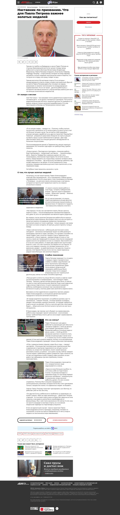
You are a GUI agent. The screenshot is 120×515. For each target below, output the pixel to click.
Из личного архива (22, 57)
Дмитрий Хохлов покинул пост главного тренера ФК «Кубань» (33, 452)
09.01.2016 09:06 (21, 7)
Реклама (56, 483)
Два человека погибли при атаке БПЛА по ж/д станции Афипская (88, 68)
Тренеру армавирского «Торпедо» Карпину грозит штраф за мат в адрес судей (62, 448)
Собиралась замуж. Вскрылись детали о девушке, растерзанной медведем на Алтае (91, 102)
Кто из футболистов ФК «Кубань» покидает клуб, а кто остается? (62, 452)
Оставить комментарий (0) (60, 420)
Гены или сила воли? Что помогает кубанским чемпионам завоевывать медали (34, 448)
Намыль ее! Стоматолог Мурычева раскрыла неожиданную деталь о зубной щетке (91, 85)
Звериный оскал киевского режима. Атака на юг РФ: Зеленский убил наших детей (88, 61)
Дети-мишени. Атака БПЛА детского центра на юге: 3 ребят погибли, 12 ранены (88, 47)
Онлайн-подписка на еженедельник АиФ (85, 483)
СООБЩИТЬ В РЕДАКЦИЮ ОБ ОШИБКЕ (82, 484)
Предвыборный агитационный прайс (60, 484)
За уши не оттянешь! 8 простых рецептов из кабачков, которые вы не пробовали (92, 108)
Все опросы (88, 26)
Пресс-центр (49, 483)
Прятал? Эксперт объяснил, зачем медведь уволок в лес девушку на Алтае (91, 91)
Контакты (45, 484)
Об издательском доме (36, 483)
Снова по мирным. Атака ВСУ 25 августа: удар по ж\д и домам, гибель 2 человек (88, 40)
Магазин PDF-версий (66, 483)
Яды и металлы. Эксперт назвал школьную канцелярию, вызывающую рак (90, 96)
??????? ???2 (78, 115)
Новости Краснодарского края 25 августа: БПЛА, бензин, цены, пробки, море (88, 54)
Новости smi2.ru (23, 477)
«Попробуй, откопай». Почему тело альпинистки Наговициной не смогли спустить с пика (91, 79)
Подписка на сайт (35, 484)
